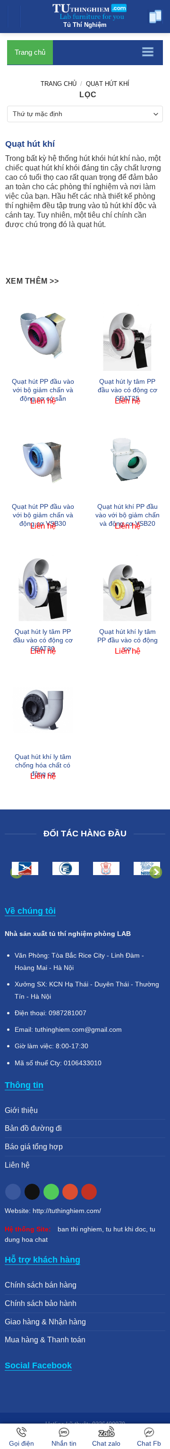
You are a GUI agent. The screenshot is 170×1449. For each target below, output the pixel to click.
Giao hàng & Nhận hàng (45, 1322)
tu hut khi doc (126, 1229)
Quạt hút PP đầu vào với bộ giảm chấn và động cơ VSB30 (43, 515)
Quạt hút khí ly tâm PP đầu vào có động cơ (127, 640)
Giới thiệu (21, 1110)
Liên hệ (17, 1165)
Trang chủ (30, 52)
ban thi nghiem (80, 1229)
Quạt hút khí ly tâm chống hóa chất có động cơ (43, 765)
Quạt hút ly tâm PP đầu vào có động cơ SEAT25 (127, 390)
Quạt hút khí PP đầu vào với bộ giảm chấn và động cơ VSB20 (127, 515)
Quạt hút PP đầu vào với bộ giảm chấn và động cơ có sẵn (43, 390)
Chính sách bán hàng (40, 1285)
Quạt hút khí (107, 83)
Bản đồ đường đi (33, 1128)
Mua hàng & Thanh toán (45, 1340)
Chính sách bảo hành (40, 1303)
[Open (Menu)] (16, 18)
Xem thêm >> (32, 281)
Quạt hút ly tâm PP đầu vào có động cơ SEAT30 (43, 640)
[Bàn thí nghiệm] (85, 10)
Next (153, 870)
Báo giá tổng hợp (34, 1147)
